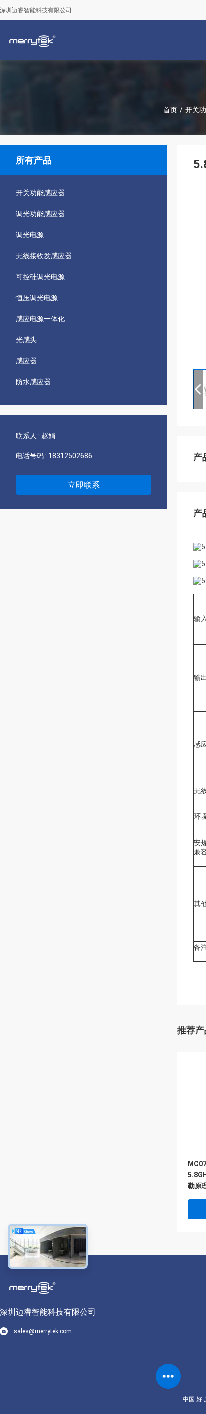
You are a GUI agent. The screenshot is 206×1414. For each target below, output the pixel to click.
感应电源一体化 (40, 319)
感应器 (26, 361)
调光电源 (30, 235)
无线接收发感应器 (44, 256)
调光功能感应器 (40, 214)
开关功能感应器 (40, 193)
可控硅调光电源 (40, 277)
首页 (171, 110)
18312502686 (70, 456)
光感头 (26, 340)
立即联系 (84, 485)
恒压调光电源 (37, 298)
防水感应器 (33, 382)
